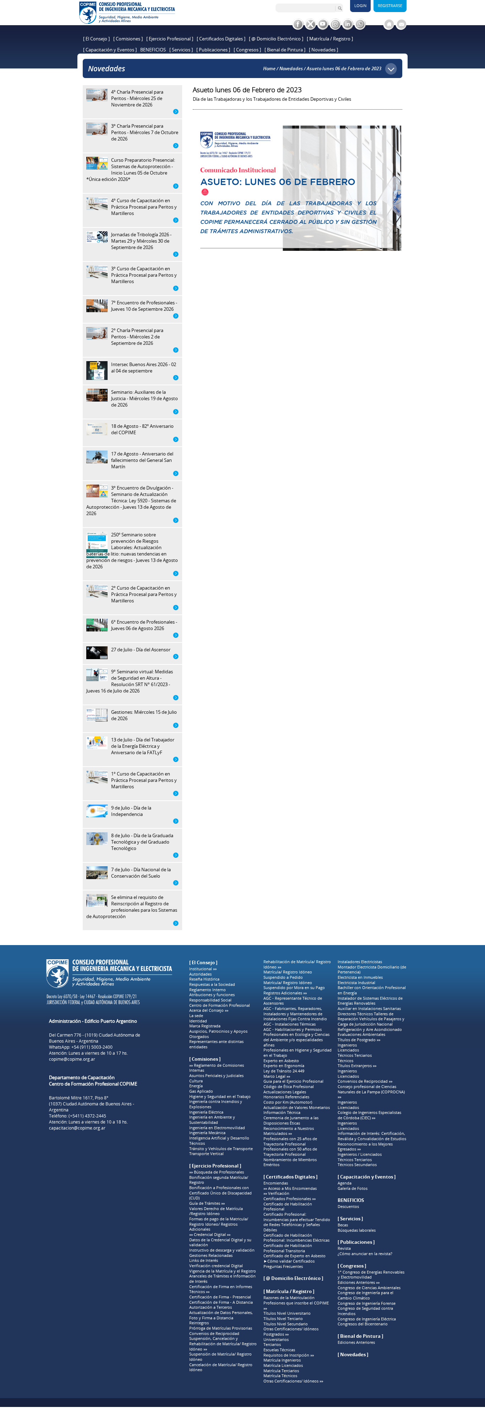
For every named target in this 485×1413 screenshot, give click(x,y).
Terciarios (272, 1344)
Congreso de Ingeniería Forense (367, 1303)
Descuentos (348, 1206)
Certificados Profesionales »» (289, 1198)
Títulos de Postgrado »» (359, 1039)
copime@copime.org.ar (72, 1059)
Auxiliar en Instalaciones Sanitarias (369, 1008)
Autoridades (200, 974)
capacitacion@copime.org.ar (77, 1128)
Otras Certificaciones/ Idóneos (290, 1328)
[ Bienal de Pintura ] (285, 49)
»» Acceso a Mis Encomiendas (290, 1188)
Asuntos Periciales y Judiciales (216, 1075)
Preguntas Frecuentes (283, 1266)
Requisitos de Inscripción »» (288, 1355)
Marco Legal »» (276, 1076)
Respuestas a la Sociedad (212, 984)
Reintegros (199, 1322)
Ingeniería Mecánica (207, 1132)
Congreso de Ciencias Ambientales (369, 1287)
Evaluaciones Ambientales (361, 1034)
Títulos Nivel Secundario (285, 1323)
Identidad (198, 1021)
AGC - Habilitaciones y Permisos (292, 1029)
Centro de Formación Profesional (219, 1005)
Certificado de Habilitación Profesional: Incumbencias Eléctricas (296, 1238)
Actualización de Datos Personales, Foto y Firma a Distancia (221, 1315)
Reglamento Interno (207, 989)
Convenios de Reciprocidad (214, 1333)
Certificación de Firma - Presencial (220, 1297)
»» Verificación (276, 1193)
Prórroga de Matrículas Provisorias (220, 1328)
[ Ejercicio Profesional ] (169, 38)
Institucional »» (203, 968)
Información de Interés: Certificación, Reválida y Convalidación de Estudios (372, 1136)
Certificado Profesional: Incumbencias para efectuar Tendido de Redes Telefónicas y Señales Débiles (296, 1222)
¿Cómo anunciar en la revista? (365, 1253)
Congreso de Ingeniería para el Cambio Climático (365, 1295)
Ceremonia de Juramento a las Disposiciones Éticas (290, 1120)
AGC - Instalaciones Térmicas (289, 1024)
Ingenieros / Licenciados (360, 1154)
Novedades (291, 68)
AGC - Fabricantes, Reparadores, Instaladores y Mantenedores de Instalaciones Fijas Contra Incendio (295, 1013)
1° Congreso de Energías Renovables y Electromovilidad (371, 1275)
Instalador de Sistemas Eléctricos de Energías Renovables (370, 1001)
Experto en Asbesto (281, 1060)
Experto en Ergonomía (283, 1065)
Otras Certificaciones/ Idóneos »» (293, 1381)
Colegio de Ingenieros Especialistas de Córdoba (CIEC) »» (369, 1115)
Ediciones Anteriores (356, 1342)
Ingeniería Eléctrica (206, 1112)
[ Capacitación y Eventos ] (110, 49)
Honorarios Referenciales (286, 1096)
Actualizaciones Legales (284, 1091)
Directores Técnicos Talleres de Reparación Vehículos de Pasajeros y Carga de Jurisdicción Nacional (371, 1019)
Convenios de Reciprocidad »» (365, 1081)
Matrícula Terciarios (281, 1370)
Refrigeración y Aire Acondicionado (370, 1029)
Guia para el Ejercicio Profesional (293, 1081)
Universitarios (276, 1339)
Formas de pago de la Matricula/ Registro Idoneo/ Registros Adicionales (218, 1224)
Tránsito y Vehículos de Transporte (221, 1148)
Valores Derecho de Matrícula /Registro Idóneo (216, 1211)
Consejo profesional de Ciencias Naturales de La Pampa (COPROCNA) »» (371, 1091)
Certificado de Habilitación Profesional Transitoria (287, 1248)
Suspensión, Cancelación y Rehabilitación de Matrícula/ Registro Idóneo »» (223, 1343)
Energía (196, 1085)
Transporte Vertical (206, 1153)
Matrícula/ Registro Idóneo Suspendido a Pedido (287, 975)
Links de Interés (203, 1260)
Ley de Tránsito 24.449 (283, 1071)
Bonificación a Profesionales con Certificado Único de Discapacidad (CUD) (220, 1193)
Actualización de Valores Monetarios (296, 1107)
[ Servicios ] (181, 49)
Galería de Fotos (352, 1188)
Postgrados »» (276, 1334)
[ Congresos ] (247, 49)
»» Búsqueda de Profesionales (216, 1172)
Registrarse (390, 5)
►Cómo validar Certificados (289, 1261)
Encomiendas (275, 1183)
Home (269, 68)
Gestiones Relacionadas (211, 1255)
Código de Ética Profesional (288, 1086)
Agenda (345, 1183)
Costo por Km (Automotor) (287, 1102)
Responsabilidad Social (210, 1000)
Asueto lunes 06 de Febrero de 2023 (344, 68)
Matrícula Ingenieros (282, 1360)
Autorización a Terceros (210, 1307)
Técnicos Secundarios (357, 1164)
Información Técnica (281, 1112)
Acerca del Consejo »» (208, 1010)
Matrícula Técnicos (280, 1375)
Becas (343, 1224)
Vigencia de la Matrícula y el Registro (222, 1271)
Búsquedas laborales (357, 1230)
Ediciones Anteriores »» (359, 1282)
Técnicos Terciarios (355, 1055)
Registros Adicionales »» (285, 992)
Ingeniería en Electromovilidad (217, 1127)
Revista (344, 1248)
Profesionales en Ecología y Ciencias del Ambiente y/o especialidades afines (296, 1039)
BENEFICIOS (153, 49)
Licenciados (348, 1050)
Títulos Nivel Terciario (283, 1318)
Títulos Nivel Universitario (287, 1313)
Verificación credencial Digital (216, 1265)
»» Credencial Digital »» (209, 1234)
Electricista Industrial (356, 982)
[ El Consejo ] (96, 38)
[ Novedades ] (323, 49)
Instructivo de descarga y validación (222, 1250)
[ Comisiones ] (128, 38)
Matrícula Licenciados (283, 1365)
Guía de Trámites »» (207, 1203)
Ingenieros (347, 1045)
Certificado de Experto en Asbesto (294, 1255)
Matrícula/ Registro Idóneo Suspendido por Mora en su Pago (294, 985)
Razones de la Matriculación (289, 1297)
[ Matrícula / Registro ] (330, 38)
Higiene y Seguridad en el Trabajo (220, 1096)
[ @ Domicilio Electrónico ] (276, 38)
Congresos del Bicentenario (363, 1323)
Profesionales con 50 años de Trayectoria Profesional (290, 1152)
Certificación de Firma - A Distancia (221, 1302)
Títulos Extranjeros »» (357, 1065)
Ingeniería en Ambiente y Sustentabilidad (212, 1120)
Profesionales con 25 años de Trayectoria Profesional (290, 1141)
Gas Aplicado (201, 1091)
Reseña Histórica (204, 979)
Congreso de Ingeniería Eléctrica (367, 1319)
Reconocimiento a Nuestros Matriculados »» (288, 1131)
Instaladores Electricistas (360, 961)
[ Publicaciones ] (213, 49)
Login (360, 5)
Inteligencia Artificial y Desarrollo (219, 1138)
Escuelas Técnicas (279, 1349)
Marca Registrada (204, 1025)
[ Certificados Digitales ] (221, 38)
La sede (196, 1015)
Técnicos (197, 1143)
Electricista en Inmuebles (360, 977)
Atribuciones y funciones (212, 994)
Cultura (196, 1080)
